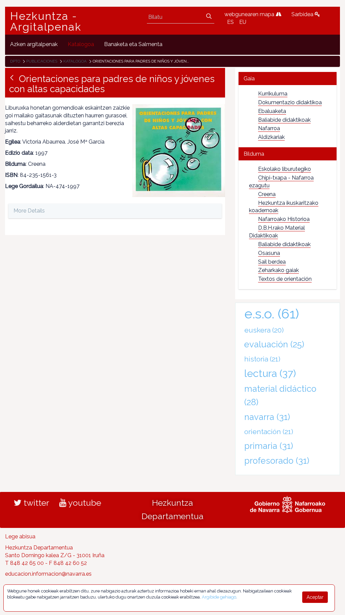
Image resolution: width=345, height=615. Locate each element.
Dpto (15, 61)
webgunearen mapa (250, 14)
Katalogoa (75, 61)
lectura (270, 373)
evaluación (274, 344)
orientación (268, 431)
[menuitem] (34, 44)
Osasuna (269, 253)
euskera (264, 330)
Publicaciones (41, 61)
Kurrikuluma (272, 93)
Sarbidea (303, 14)
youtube (83, 503)
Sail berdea (272, 262)
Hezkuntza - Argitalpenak (46, 21)
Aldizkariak (271, 137)
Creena (267, 194)
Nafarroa (269, 128)
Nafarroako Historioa (284, 219)
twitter (35, 503)
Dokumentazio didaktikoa (290, 102)
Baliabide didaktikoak (284, 120)
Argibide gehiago (219, 597)
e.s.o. (271, 313)
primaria (268, 446)
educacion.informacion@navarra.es (48, 574)
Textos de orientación (285, 279)
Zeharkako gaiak (278, 270)
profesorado (276, 461)
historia (262, 359)
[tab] (288, 78)
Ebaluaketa (272, 111)
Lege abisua (20, 536)
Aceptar (315, 597)
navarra (267, 417)
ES (230, 22)
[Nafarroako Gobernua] (287, 504)
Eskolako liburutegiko (284, 169)
